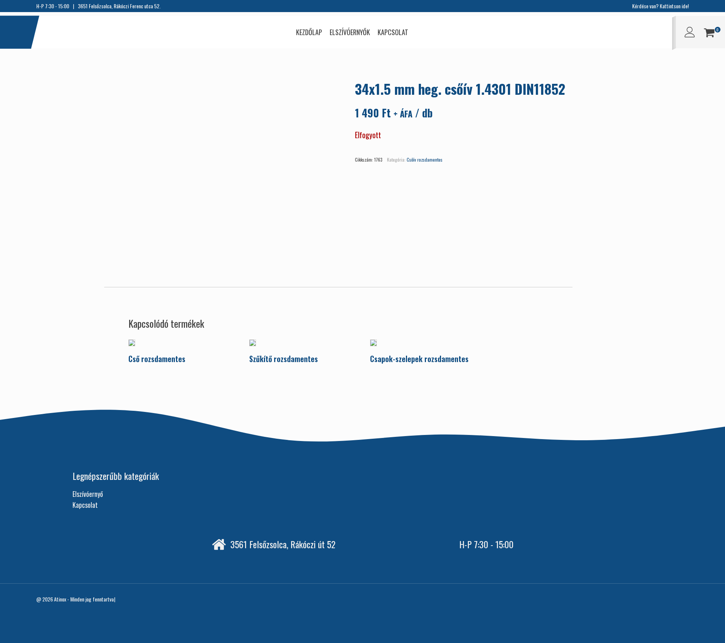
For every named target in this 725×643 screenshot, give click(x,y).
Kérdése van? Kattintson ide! (660, 6)
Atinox (60, 599)
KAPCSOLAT (393, 32)
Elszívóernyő (87, 494)
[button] (709, 34)
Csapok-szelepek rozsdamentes (419, 358)
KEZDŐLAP (309, 32)
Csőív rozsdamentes (425, 159)
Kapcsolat (85, 505)
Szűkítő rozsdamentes (283, 358)
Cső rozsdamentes (156, 358)
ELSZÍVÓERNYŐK (350, 32)
